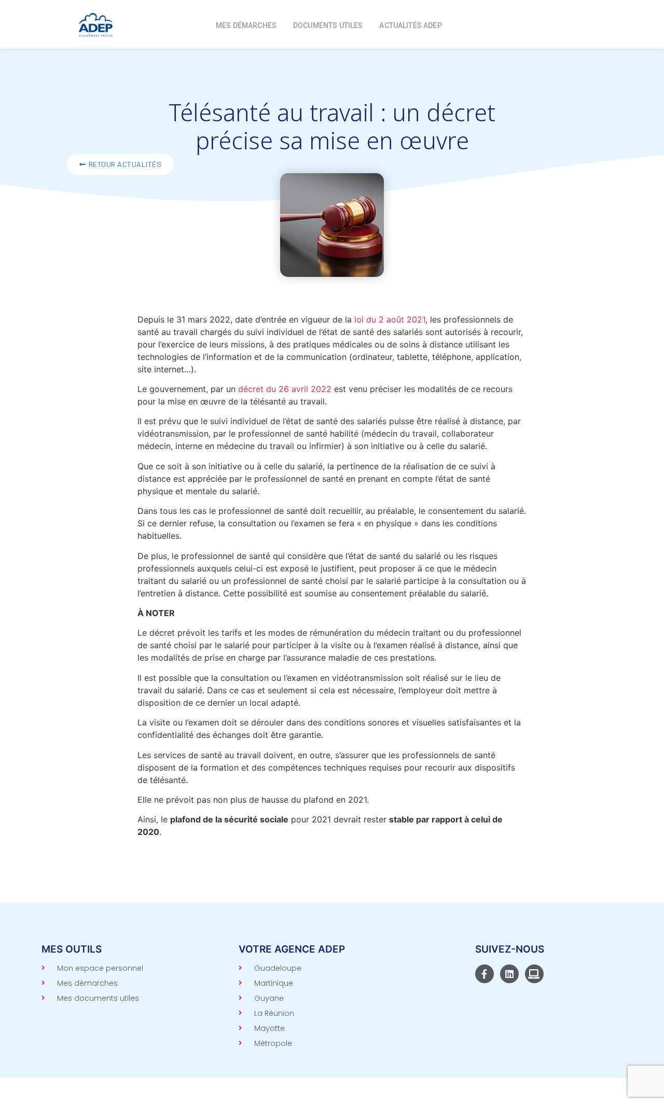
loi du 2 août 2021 (389, 319)
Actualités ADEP (410, 25)
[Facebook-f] (484, 974)
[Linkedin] (509, 974)
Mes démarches (246, 25)
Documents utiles (328, 25)
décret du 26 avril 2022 (284, 389)
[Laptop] (534, 974)
